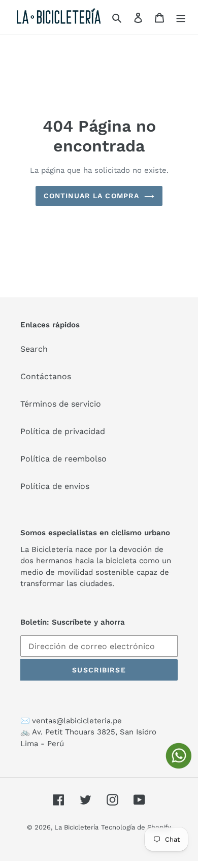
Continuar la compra (91, 196)
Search (34, 349)
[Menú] (180, 17)
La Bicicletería (76, 827)
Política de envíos (54, 486)
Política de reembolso (63, 459)
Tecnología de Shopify (136, 827)
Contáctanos (45, 376)
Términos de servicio (60, 404)
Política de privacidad (62, 431)
